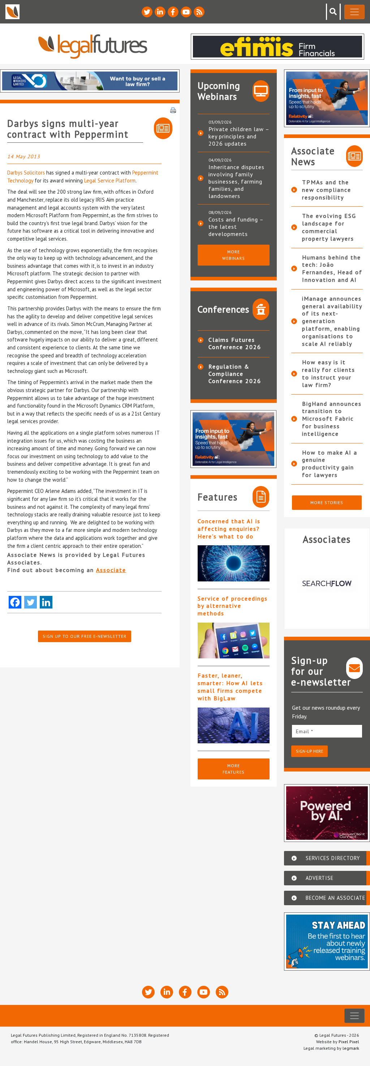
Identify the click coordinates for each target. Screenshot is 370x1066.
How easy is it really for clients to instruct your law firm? (328, 373)
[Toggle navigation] (354, 12)
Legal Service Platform (109, 180)
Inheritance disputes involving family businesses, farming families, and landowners (236, 181)
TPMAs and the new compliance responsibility (326, 190)
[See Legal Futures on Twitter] (147, 12)
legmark (351, 1048)
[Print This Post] (173, 109)
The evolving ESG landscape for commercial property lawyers (329, 227)
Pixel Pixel (349, 1041)
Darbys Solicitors (26, 172)
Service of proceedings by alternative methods (233, 606)
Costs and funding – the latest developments (235, 226)
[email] (327, 731)
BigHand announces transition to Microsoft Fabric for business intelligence (332, 418)
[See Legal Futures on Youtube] (186, 12)
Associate (111, 569)
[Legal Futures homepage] (92, 46)
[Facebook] (15, 602)
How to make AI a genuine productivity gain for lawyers (329, 463)
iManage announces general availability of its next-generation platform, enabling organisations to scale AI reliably (332, 321)
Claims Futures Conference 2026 (234, 343)
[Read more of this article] (234, 563)
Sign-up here (309, 751)
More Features (234, 769)
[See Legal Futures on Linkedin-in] (160, 12)
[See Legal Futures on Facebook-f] (173, 12)
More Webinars (233, 255)
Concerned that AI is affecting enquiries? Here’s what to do (229, 528)
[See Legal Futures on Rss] (199, 12)
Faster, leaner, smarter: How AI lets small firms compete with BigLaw (230, 686)
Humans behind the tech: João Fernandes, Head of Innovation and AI (332, 268)
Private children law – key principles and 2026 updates (238, 136)
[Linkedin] (46, 602)
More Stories (326, 502)
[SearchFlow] (327, 584)
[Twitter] (30, 602)
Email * (304, 731)
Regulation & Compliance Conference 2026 (234, 373)
